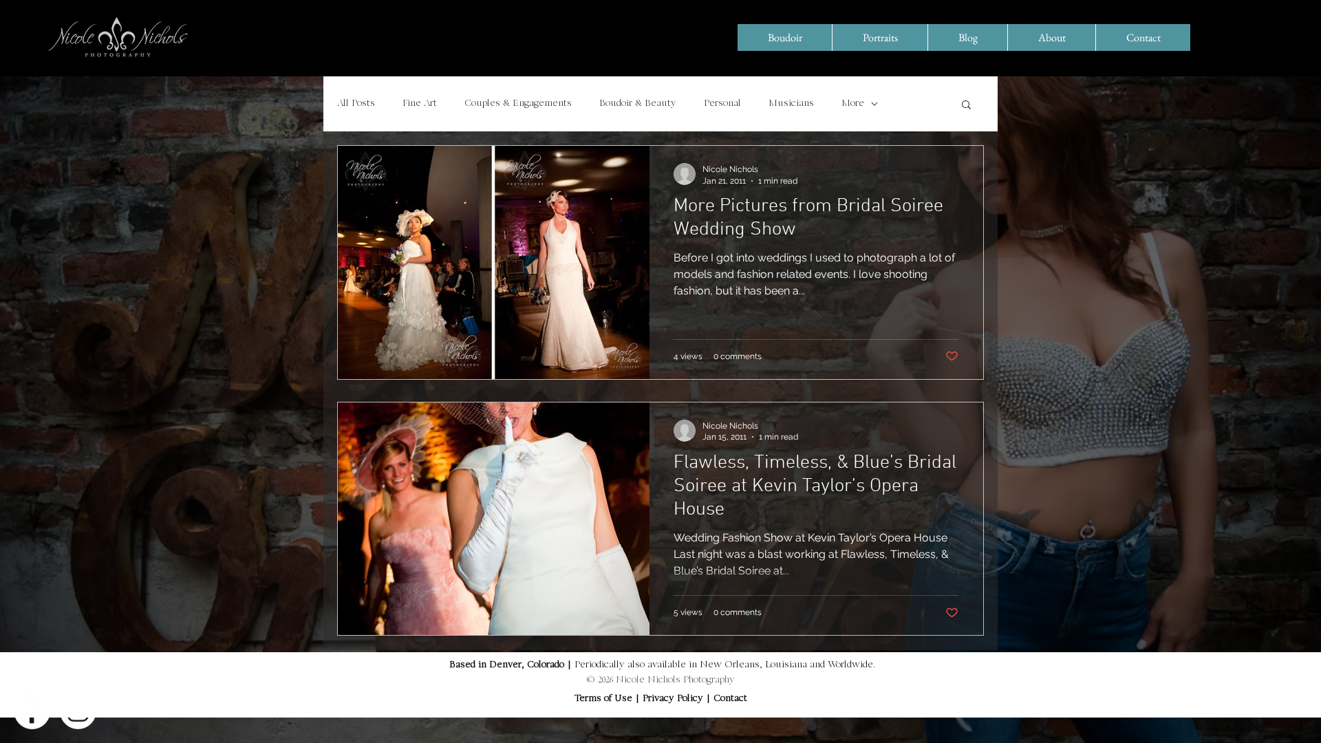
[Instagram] (78, 711)
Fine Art (419, 104)
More (852, 104)
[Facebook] (32, 711)
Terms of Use (603, 699)
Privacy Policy (674, 699)
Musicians (791, 104)
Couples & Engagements (518, 104)
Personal (722, 104)
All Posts (356, 104)
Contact (730, 699)
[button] (966, 105)
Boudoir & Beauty (637, 104)
